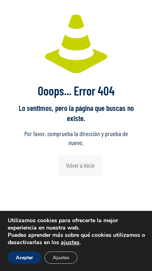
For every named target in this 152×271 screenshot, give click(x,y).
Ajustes (61, 257)
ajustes (70, 242)
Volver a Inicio (80, 165)
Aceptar (24, 257)
